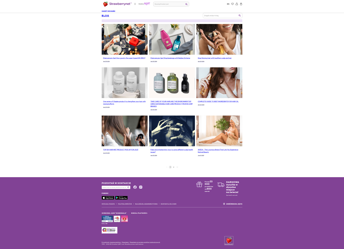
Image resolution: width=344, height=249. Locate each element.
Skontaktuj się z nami (168, 204)
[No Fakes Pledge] (124, 221)
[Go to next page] (177, 167)
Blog (105, 15)
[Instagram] (141, 187)
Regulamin (125, 242)
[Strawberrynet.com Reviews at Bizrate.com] (107, 222)
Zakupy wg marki (108, 11)
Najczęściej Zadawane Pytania (146, 204)
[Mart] (144, 5)
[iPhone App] (108, 199)
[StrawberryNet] (117, 4)
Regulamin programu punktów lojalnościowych (145, 242)
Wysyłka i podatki (108, 204)
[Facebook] (135, 187)
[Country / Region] (228, 4)
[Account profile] (237, 4)
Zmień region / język (234, 204)
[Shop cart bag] (241, 4)
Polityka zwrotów (125, 204)
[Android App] (122, 199)
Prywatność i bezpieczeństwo (111, 242)
